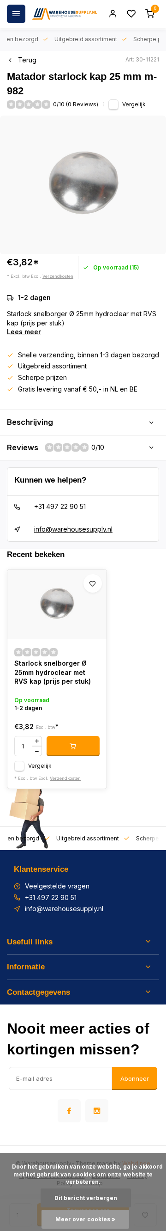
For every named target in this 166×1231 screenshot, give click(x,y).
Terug (27, 60)
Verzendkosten (57, 276)
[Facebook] (69, 1110)
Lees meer (24, 332)
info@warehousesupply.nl (73, 529)
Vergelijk (134, 104)
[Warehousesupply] (64, 14)
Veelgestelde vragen (57, 886)
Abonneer (134, 1078)
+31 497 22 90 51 (60, 506)
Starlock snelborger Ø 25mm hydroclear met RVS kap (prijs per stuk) (52, 672)
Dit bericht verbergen (85, 1197)
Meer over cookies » (85, 1219)
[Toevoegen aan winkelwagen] (73, 746)
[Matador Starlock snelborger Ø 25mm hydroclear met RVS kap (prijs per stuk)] (57, 604)
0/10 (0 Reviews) (75, 104)
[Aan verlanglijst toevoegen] (92, 583)
